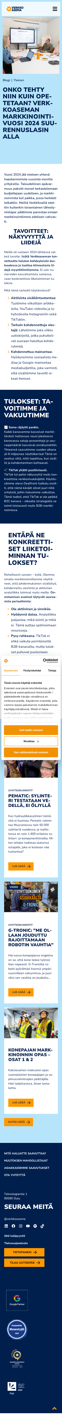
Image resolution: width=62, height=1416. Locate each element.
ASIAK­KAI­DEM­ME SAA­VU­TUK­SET (26, 1168)
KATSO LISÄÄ (16, 1122)
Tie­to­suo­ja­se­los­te (16, 1243)
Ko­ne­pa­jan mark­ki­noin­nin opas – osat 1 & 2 (30, 1055)
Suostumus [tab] (11, 670)
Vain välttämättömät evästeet (31, 752)
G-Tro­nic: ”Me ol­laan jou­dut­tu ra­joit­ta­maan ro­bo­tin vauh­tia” (31, 937)
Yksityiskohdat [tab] (32, 670)
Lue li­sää (18, 866)
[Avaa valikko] (55, 8)
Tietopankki (22, 1252)
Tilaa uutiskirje (22, 1263)
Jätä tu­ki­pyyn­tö (14, 1236)
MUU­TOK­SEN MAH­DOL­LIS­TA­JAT (26, 1161)
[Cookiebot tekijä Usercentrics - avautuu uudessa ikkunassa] (43, 661)
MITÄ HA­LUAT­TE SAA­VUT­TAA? (25, 1153)
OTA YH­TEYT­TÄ (14, 1175)
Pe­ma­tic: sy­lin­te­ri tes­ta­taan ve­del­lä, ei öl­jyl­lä (30, 800)
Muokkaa (29, 741)
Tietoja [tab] (52, 670)
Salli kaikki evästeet (31, 730)
